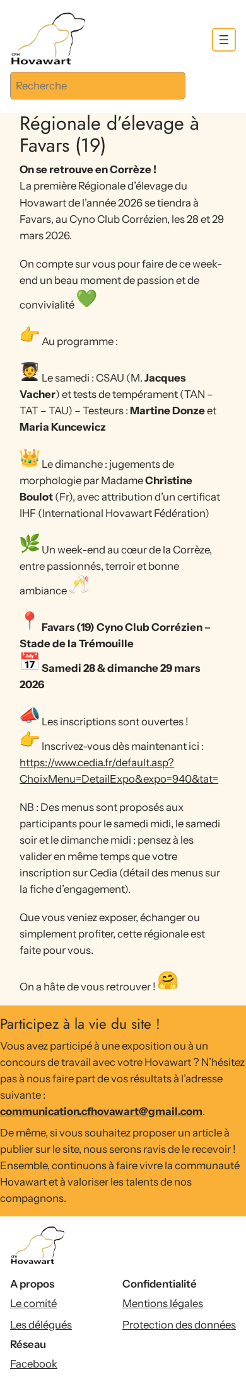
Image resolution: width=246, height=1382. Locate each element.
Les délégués (41, 1324)
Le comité (33, 1303)
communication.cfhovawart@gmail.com (101, 1111)
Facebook (33, 1363)
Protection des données (179, 1324)
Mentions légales (162, 1303)
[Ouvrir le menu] (224, 40)
